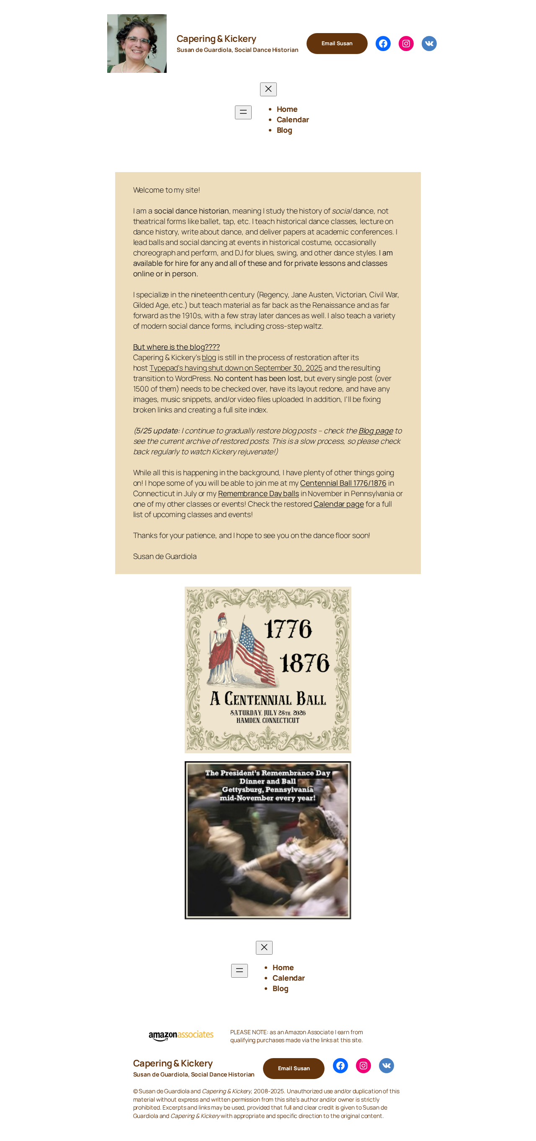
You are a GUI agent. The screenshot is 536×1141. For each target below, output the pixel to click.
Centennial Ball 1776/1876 (343, 483)
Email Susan (337, 43)
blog (209, 357)
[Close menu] (268, 89)
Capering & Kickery (216, 38)
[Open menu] (243, 112)
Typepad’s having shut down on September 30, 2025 (235, 368)
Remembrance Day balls (258, 493)
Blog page (375, 430)
